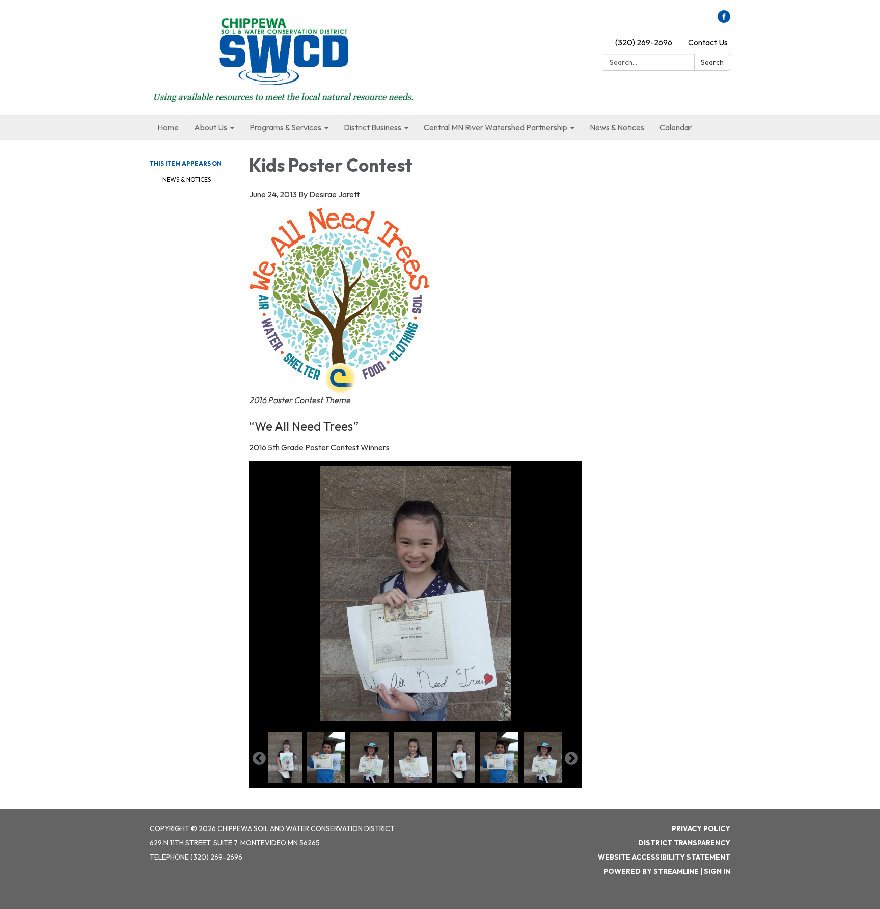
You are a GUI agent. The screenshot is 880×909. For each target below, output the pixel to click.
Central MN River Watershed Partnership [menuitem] (495, 127)
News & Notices (186, 179)
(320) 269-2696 (643, 42)
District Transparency (684, 842)
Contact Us (708, 42)
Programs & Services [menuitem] (285, 127)
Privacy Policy (701, 828)
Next (571, 758)
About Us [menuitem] (210, 127)
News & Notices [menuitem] (617, 127)
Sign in (717, 871)
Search (712, 62)
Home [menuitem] (168, 127)
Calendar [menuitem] (675, 127)
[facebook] (724, 20)
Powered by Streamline (651, 871)
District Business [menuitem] (372, 127)
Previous (259, 758)
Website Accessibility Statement (664, 857)
